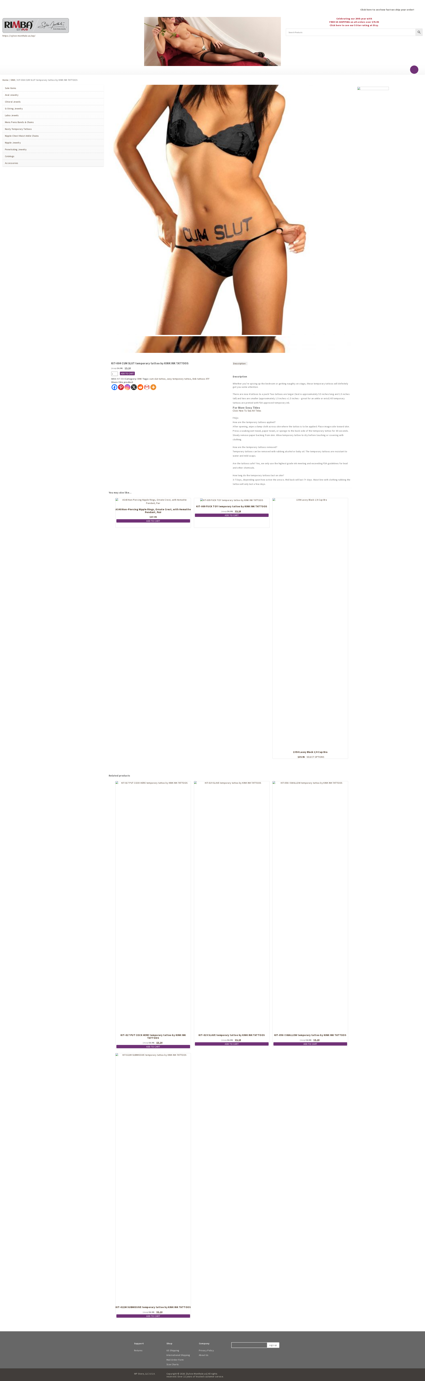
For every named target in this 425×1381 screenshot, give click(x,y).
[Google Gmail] (147, 387)
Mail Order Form (175, 1359)
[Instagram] (127, 387)
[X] (134, 387)
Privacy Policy (206, 1350)
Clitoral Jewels (13, 101)
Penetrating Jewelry (16, 149)
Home (5, 79)
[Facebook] (114, 387)
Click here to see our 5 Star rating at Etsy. (354, 25)
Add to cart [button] (153, 520)
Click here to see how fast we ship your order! (387, 9)
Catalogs (9, 156)
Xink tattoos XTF (201, 378)
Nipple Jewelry (13, 142)
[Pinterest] (121, 387)
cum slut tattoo (157, 378)
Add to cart (127, 373)
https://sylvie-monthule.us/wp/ (18, 35)
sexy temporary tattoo (179, 378)
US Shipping (173, 1350)
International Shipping (178, 1355)
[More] (153, 387)
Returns (138, 1350)
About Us (204, 1355)
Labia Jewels (12, 115)
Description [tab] (239, 363)
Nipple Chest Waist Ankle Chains (22, 135)
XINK (13, 79)
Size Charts (173, 1364)
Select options (315, 756)
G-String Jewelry (14, 108)
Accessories (11, 163)
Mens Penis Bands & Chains (19, 122)
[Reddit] (140, 387)
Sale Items (10, 88)
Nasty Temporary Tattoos (18, 128)
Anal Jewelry (11, 94)
